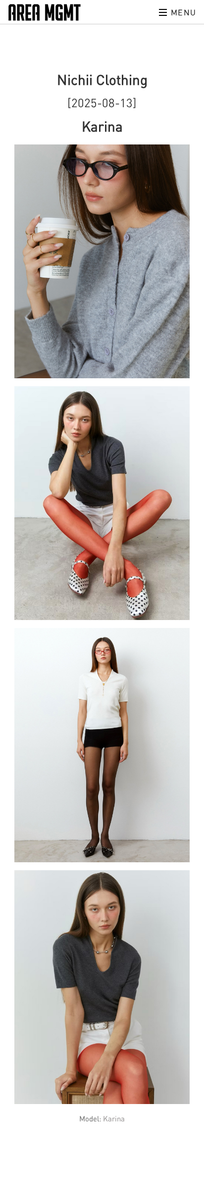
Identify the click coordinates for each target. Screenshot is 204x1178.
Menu (182, 12)
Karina (114, 1118)
